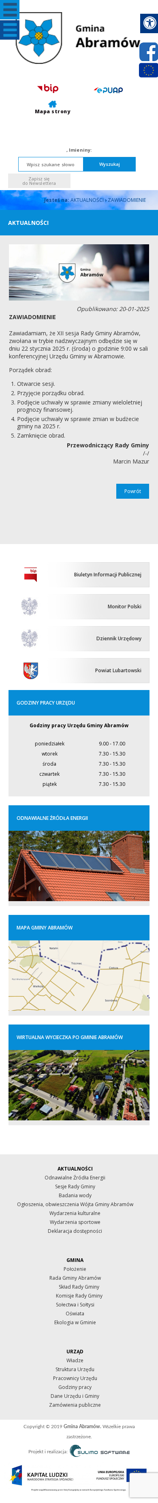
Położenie (75, 1269)
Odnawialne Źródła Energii (75, 1177)
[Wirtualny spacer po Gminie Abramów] (79, 1118)
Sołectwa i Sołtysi (75, 1304)
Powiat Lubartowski (118, 670)
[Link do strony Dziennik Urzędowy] (31, 638)
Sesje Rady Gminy (75, 1186)
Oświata (75, 1313)
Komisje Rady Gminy (79, 1295)
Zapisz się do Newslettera (39, 181)
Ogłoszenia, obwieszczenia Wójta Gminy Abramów (75, 1204)
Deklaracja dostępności (75, 1231)
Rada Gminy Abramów (75, 1277)
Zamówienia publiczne (75, 1404)
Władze (74, 1360)
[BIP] (47, 88)
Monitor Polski (124, 606)
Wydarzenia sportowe (75, 1222)
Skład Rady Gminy (79, 1286)
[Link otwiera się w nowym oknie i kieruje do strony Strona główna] (31, 606)
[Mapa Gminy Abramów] (79, 1009)
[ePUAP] (108, 89)
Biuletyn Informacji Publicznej (107, 574)
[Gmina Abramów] (79, 38)
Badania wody (75, 1195)
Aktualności (87, 200)
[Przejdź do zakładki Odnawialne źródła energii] (79, 899)
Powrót (132, 491)
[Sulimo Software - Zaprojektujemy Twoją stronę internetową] (99, 1452)
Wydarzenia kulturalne (74, 1213)
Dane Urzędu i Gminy (75, 1396)
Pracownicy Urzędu (75, 1378)
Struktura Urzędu (75, 1369)
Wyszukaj (109, 164)
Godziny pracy (75, 1387)
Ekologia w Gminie (75, 1322)
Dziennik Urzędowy (118, 638)
